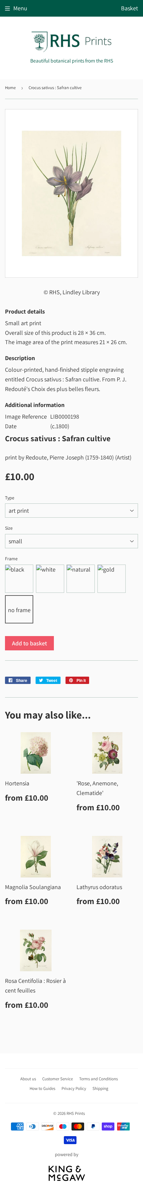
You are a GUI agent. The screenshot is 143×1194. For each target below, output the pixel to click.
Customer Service (57, 1079)
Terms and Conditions (98, 1079)
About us (28, 1079)
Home (10, 87)
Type (9, 498)
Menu (20, 8)
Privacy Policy (74, 1088)
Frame (11, 559)
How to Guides (42, 1088)
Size (9, 528)
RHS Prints (76, 1113)
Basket (129, 8)
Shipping (100, 1088)
